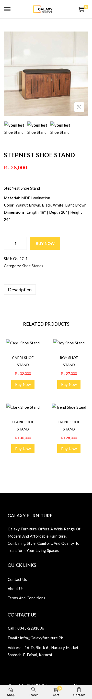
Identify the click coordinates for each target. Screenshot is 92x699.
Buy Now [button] (23, 384)
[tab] (46, 289)
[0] (81, 9)
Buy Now (45, 243)
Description (20, 289)
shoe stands (32, 265)
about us (16, 588)
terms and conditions (26, 597)
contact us (17, 579)
